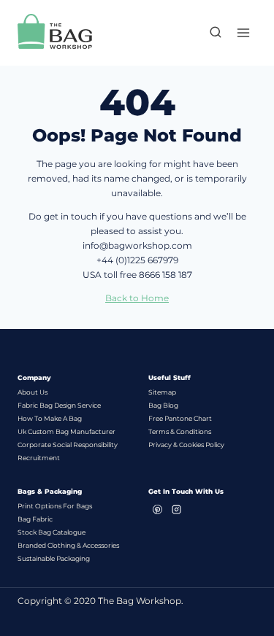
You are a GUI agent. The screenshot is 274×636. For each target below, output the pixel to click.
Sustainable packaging (54, 558)
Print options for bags (55, 506)
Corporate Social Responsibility (68, 445)
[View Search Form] (208, 32)
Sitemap (162, 392)
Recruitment (39, 458)
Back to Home (137, 297)
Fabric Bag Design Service (59, 405)
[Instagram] (176, 509)
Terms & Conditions (179, 431)
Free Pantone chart (180, 418)
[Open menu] (242, 32)
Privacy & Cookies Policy (186, 445)
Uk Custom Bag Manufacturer (66, 431)
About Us (32, 392)
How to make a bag (50, 418)
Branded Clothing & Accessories (68, 545)
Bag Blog (163, 405)
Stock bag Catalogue (51, 532)
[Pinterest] (157, 509)
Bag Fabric (35, 519)
